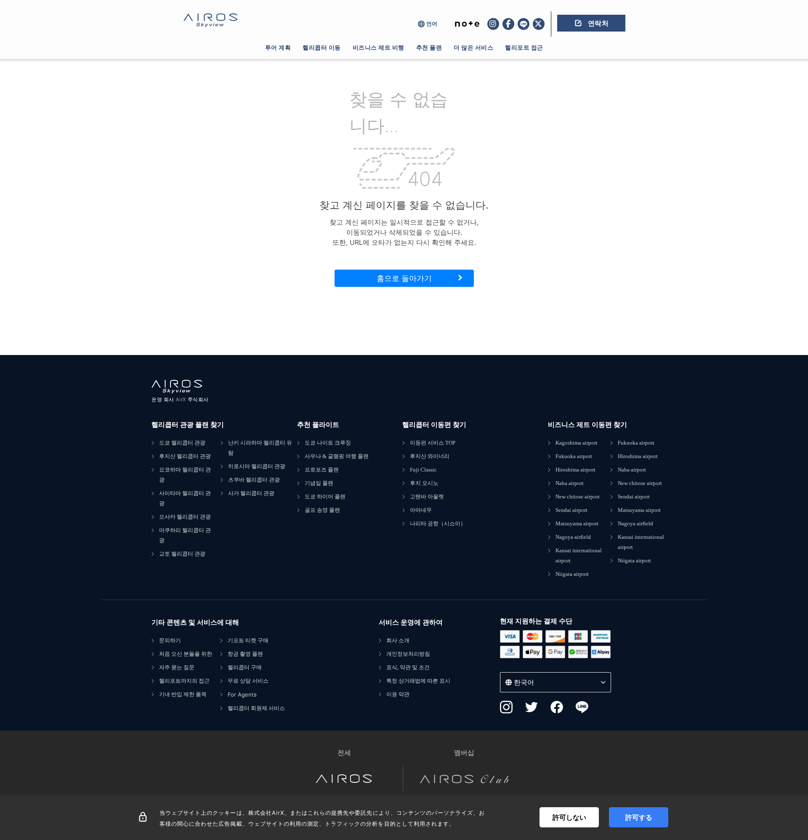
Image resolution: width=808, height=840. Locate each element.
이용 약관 (397, 694)
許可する (638, 817)
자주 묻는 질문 (176, 667)
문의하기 (170, 640)
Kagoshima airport (577, 443)
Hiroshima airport (575, 469)
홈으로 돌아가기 (404, 278)
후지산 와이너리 (429, 456)
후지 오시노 (424, 483)
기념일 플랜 (319, 483)
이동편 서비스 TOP (432, 443)
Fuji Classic (423, 469)
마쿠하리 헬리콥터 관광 (185, 535)
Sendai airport (571, 510)
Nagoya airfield (573, 537)
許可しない (569, 817)
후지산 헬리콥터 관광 (185, 456)
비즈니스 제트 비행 (378, 47)
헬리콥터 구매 (245, 667)
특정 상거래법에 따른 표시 (418, 681)
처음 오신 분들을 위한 (185, 654)
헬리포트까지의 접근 (184, 681)
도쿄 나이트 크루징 (328, 443)
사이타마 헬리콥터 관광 (185, 498)
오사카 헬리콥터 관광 (185, 517)
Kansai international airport (579, 555)
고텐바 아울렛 (427, 496)
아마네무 (421, 510)
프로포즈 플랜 (322, 469)
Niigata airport (572, 574)
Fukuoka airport (574, 456)
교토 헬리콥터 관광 (182, 554)
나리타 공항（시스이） (438, 523)
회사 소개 (397, 640)
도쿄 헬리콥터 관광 (182, 443)
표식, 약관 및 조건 (408, 667)
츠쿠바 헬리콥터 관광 (254, 480)
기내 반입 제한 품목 (183, 694)
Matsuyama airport (577, 523)
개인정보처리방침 (408, 654)
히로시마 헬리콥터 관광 (256, 466)
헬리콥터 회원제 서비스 (256, 708)
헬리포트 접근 (524, 47)
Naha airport (570, 483)
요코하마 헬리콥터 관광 (185, 474)
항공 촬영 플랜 (245, 654)
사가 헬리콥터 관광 (251, 493)
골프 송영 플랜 (322, 510)
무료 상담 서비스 (248, 681)
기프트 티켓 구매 (248, 640)
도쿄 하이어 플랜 (325, 496)
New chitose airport (578, 496)
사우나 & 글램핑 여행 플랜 (337, 456)
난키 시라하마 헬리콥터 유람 (260, 448)
